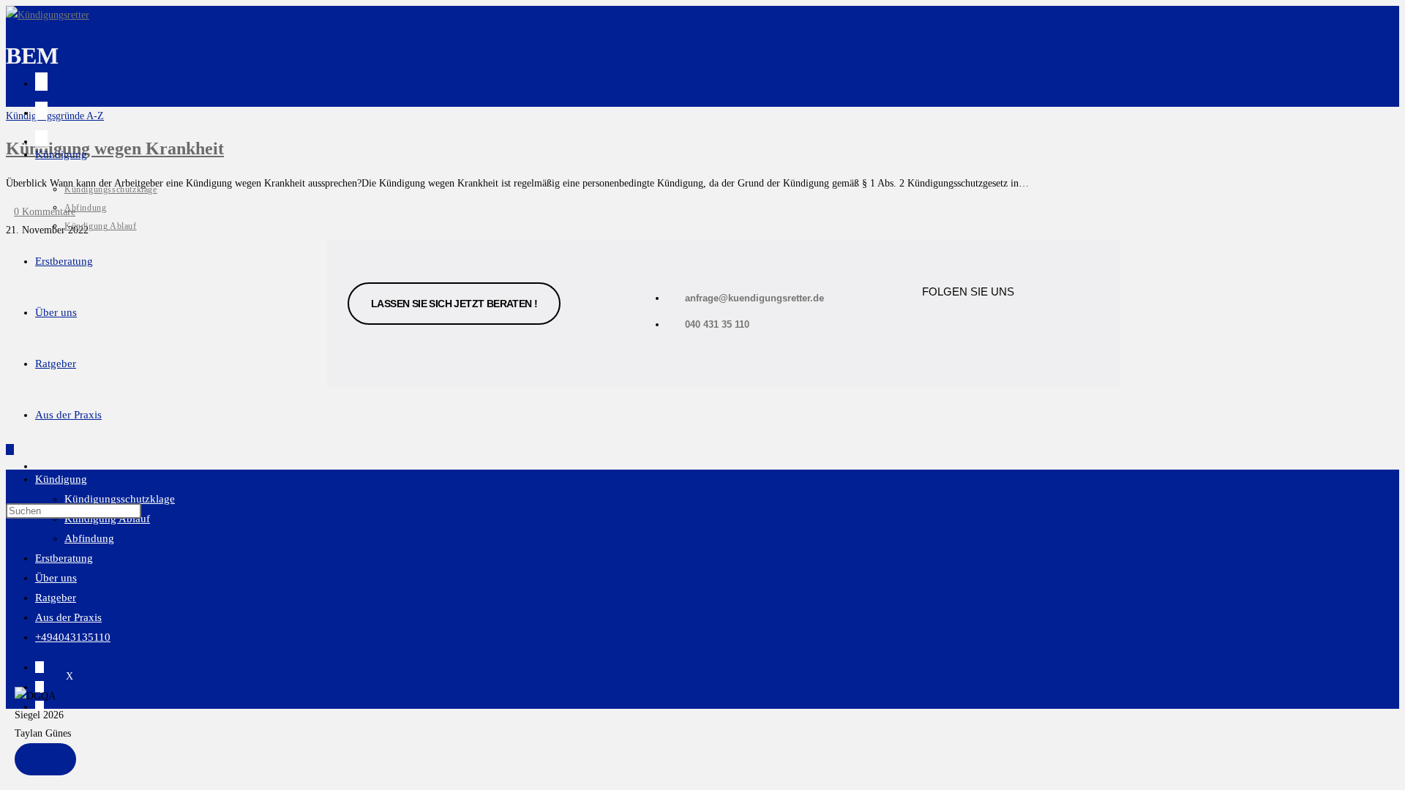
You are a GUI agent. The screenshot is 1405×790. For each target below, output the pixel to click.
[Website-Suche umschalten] (39, 466)
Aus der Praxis (68, 617)
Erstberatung (64, 558)
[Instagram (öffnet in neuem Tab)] (41, 111)
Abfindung (89, 538)
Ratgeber (55, 597)
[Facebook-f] (940, 324)
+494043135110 (72, 637)
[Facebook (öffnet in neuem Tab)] (41, 81)
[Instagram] (1001, 324)
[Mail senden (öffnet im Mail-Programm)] (41, 139)
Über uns (56, 578)
